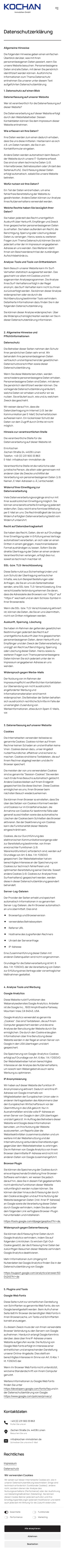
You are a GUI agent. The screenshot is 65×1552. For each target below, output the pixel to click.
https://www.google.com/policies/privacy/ (28, 1396)
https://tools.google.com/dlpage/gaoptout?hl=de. (32, 1221)
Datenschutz (11, 1468)
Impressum (10, 1463)
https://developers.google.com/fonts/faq (27, 1388)
